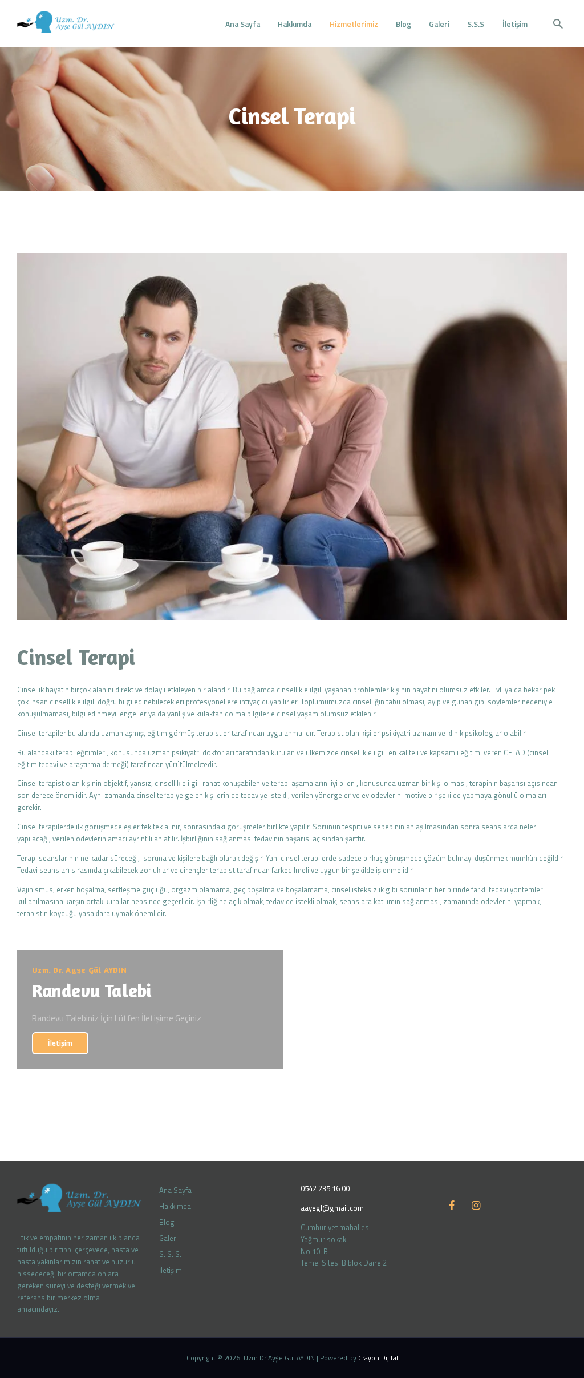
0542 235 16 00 (325, 1188)
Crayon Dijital (378, 1357)
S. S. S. (170, 1254)
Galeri (168, 1238)
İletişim (60, 1043)
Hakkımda (175, 1206)
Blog (167, 1222)
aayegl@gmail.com (332, 1208)
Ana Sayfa (175, 1190)
